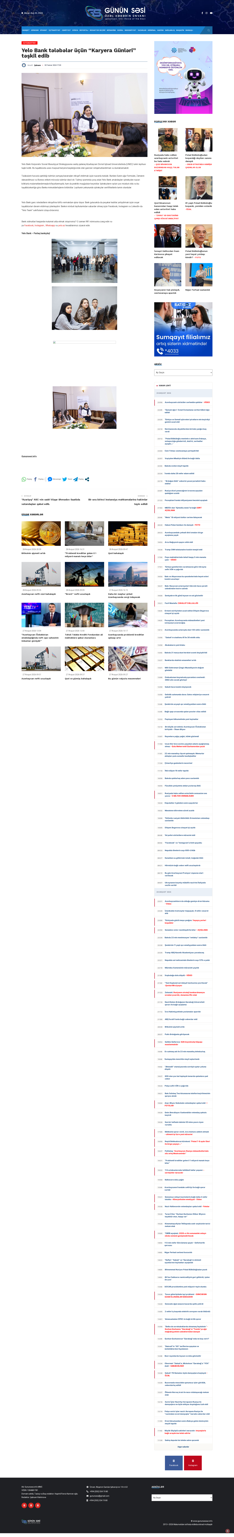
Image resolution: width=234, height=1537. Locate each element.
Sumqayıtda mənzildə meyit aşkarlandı (182, 1059)
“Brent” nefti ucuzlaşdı (77, 594)
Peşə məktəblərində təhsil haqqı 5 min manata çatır (185, 558)
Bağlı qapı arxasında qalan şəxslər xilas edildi (185, 711)
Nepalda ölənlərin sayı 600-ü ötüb (180, 850)
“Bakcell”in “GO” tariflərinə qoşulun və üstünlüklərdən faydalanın (182, 1347)
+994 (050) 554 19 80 (99, 1491)
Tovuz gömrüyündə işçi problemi (186, 1295)
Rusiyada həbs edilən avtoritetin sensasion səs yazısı (186, 794)
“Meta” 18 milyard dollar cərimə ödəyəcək (183, 517)
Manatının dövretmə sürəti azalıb (179, 810)
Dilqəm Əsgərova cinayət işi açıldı (180, 828)
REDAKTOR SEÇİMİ (97, 30)
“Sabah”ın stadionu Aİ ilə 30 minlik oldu (182, 637)
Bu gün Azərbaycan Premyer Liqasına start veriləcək (184, 874)
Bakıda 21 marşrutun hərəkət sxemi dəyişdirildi (186, 653)
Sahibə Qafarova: (183, 1043)
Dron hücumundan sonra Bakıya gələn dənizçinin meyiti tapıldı (186, 1422)
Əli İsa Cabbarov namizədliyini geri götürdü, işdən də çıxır (187, 1278)
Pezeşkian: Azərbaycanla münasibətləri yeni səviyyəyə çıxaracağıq (185, 621)
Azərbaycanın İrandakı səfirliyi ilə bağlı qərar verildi (185, 1188)
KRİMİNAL (152, 30)
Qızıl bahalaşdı (116, 553)
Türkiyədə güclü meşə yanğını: (185, 921)
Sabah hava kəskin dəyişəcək (178, 687)
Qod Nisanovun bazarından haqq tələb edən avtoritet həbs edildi (166, 211)
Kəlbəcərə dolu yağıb (174, 1180)
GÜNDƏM (35, 30)
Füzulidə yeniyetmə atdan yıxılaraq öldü (183, 786)
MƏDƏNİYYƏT (130, 30)
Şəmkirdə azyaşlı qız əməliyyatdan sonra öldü (185, 704)
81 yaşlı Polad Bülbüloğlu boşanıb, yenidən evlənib (198, 206)
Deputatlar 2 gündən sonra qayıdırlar (181, 803)
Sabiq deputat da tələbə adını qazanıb (182, 1440)
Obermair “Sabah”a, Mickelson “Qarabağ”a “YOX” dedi (187, 1364)
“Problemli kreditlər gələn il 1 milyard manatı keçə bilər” (187, 1161)
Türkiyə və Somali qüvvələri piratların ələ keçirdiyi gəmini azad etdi (187, 420)
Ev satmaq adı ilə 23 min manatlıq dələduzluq (185, 1051)
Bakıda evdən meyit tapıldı (176, 466)
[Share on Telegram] (78, 479)
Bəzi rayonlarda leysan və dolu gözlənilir (183, 1356)
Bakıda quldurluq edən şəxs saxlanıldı (182, 778)
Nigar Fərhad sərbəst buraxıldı (178, 1252)
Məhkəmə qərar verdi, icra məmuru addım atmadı (187, 1133)
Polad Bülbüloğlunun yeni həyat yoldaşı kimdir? (196, 254)
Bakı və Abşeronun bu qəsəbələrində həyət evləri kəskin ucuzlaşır (187, 577)
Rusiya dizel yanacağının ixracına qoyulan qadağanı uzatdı (183, 492)
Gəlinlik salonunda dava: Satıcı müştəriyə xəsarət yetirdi (187, 695)
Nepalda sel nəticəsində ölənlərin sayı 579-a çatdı (187, 960)
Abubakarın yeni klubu (175, 645)
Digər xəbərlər (183, 1447)
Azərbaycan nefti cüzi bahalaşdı (39, 594)
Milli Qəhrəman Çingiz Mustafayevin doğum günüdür (184, 669)
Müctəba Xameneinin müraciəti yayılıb (182, 968)
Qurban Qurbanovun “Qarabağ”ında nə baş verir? (187, 1339)
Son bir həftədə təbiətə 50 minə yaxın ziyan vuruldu (184, 1123)
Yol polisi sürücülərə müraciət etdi (180, 835)
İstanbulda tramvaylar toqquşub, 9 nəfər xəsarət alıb (186, 912)
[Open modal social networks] (87, 479)
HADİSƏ (160, 30)
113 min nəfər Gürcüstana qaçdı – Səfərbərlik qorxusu (185, 1244)
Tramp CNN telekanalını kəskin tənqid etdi (183, 550)
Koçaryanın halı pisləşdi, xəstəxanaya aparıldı (167, 291)
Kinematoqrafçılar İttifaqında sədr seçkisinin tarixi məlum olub (187, 1225)
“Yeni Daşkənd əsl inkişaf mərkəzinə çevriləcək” (186, 984)
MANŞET (26, 30)
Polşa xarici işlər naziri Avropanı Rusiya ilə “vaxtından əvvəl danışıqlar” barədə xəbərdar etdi (187, 1412)
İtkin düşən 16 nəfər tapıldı (177, 771)
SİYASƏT (43, 30)
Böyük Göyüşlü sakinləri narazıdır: (185, 1432)
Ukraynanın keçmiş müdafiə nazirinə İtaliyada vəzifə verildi (185, 884)
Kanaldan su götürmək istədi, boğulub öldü (184, 858)
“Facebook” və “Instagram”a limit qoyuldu (183, 843)
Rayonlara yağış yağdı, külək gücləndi (182, 736)
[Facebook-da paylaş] (38, 479)
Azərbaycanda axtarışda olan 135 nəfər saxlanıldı (187, 630)
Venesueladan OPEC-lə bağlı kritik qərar (183, 1319)
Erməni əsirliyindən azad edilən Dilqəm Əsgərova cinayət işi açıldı (187, 612)
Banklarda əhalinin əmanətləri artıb (180, 660)
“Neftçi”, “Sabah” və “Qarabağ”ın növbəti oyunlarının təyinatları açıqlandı (183, 1261)
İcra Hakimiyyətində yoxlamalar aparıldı (183, 1012)
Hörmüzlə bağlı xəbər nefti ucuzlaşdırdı (182, 865)
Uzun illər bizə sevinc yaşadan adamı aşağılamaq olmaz (187, 745)
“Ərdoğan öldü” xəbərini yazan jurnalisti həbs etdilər (185, 482)
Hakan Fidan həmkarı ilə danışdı (182, 525)
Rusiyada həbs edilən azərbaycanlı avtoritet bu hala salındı (166, 163)
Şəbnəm (37, 65)
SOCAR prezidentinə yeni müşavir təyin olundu (185, 1287)
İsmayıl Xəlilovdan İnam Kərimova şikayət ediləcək (166, 254)
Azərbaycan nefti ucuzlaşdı (36, 678)
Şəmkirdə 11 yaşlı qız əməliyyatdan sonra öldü (185, 945)
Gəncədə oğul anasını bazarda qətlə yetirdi (184, 1304)
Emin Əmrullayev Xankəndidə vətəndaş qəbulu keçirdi (186, 1113)
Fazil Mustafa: (181, 603)
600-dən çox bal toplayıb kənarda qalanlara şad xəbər (186, 1077)
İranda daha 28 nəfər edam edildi (179, 473)
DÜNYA (75, 30)
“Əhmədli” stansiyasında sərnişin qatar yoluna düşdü (185, 1068)
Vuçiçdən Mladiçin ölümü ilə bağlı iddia (182, 458)
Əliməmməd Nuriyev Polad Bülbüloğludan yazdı (186, 1269)
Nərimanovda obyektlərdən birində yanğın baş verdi (186, 430)
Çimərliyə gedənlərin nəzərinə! (178, 763)
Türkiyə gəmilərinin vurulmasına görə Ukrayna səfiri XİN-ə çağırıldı (185, 568)
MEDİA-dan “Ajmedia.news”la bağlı (183, 509)
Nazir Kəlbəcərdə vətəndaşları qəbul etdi (187, 1206)
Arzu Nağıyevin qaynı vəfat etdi (179, 542)
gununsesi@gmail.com (99, 1496)
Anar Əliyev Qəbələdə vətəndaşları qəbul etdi (186, 1104)
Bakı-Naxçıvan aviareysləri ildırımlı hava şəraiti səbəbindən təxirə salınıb (186, 587)
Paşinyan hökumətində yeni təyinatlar (181, 719)
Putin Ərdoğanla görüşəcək (177, 1034)
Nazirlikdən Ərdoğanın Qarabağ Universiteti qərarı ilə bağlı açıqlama (184, 1003)
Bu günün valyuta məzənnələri (124, 678)
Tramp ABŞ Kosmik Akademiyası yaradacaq (184, 952)
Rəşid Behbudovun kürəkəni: (187, 1142)
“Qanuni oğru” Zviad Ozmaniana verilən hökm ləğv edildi (187, 411)
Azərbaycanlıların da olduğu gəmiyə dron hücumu (187, 902)
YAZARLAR (142, 30)
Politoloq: (187, 1152)
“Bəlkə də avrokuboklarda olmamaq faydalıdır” (186, 1329)
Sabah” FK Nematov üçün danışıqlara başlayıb (186, 1374)
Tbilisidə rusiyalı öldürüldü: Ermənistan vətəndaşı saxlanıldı (187, 819)
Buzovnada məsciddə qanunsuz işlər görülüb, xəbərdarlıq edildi (185, 1384)
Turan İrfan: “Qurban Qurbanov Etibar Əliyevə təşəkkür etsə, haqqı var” (185, 1215)
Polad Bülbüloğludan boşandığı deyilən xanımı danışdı (198, 161)
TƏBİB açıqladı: (185, 1234)
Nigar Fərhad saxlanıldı (198, 290)
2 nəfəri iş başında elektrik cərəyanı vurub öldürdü (187, 1311)
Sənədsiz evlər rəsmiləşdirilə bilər (186, 930)
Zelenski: (185, 993)
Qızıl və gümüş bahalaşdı (78, 678)
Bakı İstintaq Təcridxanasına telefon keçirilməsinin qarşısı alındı (187, 1094)
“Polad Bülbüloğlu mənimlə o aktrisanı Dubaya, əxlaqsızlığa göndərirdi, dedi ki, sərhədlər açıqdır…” (186, 441)
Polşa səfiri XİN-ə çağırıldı (176, 1086)
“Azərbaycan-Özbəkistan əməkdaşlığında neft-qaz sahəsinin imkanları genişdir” (40, 637)
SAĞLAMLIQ (170, 30)
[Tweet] (67, 479)
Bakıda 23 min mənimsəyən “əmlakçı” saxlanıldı (186, 937)
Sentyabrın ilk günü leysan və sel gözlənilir (184, 595)
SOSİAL (120, 30)
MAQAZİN (180, 30)
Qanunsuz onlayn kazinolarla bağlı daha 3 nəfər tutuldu (186, 1198)
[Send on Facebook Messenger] (54, 479)
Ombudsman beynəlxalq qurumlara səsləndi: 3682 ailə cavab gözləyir (185, 678)
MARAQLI (189, 30)
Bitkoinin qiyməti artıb (33, 553)
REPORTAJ (83, 30)
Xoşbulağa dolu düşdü (178, 975)
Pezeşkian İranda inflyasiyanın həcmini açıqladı (186, 500)
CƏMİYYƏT (66, 30)
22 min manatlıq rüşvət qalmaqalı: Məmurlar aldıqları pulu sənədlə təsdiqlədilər (184, 754)
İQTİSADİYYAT (54, 30)
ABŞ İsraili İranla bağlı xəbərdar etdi (181, 1019)
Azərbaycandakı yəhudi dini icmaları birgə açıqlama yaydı (184, 533)
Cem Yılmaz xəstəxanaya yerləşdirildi (182, 451)
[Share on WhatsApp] (27, 479)
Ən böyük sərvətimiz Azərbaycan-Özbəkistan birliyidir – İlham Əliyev (185, 728)
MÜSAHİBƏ (111, 30)
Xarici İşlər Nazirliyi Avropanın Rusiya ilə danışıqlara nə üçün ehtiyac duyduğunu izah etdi (186, 1403)
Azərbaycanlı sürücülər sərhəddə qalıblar (187, 402)
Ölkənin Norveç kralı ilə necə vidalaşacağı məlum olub (187, 1393)
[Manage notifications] (227, 1531)
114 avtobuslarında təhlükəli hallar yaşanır (184, 1171)
